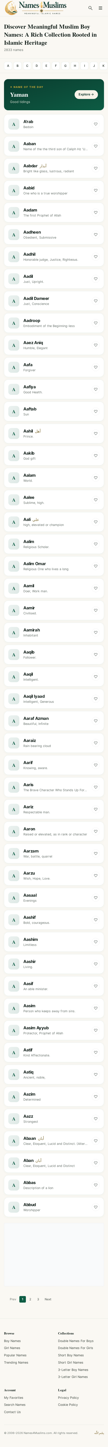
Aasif (28, 983)
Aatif (27, 1049)
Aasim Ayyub (35, 1027)
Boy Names (12, 1341)
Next (48, 1299)
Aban (28, 1160)
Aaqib (28, 652)
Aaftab (29, 408)
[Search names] (90, 8)
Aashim (30, 939)
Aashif (29, 917)
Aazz (28, 1116)
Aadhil (29, 254)
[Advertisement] (54, 1254)
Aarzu (29, 873)
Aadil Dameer (36, 298)
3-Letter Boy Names (73, 1370)
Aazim (29, 1094)
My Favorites (13, 1398)
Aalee (28, 497)
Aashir (29, 961)
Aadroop (31, 320)
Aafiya (29, 386)
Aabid (28, 187)
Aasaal (30, 895)
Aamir (29, 607)
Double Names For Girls (75, 1348)
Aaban (29, 143)
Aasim (29, 1005)
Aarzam (31, 850)
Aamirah (31, 629)
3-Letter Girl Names (73, 1377)
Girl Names (12, 1348)
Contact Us (12, 1412)
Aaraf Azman (35, 718)
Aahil (28, 431)
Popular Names (15, 1355)
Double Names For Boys (76, 1341)
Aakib (28, 453)
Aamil (28, 585)
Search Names (15, 1405)
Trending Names (16, 1362)
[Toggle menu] (100, 8)
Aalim (28, 541)
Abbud (29, 1204)
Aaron (29, 828)
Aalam (29, 475)
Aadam (30, 209)
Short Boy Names (71, 1355)
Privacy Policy (68, 1398)
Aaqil (28, 674)
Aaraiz (29, 740)
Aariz (28, 806)
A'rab (28, 121)
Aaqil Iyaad (33, 696)
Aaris (28, 784)
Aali (26, 519)
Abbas (29, 1182)
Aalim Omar (34, 563)
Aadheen (32, 232)
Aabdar (30, 165)
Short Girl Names (70, 1362)
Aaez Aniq (33, 342)
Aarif (28, 762)
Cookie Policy (68, 1405)
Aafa (27, 364)
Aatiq (28, 1072)
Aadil (28, 276)
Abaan (29, 1138)
